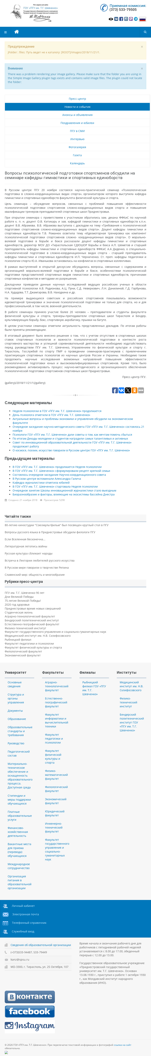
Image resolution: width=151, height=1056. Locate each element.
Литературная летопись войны (26, 546)
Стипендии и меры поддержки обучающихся (19, 799)
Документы (15, 710)
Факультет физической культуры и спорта (33, 647)
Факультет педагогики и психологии (29, 643)
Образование (17, 719)
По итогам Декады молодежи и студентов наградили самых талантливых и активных (70, 438)
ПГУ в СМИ (77, 131)
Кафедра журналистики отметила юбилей (41, 482)
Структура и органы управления (16, 698)
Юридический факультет (54, 813)
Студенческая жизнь (19, 612)
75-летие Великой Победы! (23, 600)
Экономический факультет (23, 655)
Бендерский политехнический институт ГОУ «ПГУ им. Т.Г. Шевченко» (132, 722)
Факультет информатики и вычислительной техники (56, 720)
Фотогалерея (77, 147)
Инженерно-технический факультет (54, 827)
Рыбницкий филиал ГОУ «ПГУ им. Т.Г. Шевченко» (94, 688)
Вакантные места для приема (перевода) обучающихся (19, 850)
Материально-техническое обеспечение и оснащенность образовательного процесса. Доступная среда (20, 775)
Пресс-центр (77, 99)
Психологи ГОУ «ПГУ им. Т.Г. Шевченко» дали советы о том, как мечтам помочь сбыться (72, 434)
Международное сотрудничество (19, 866)
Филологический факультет (23, 651)
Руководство (16, 743)
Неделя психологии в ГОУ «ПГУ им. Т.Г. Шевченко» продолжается (57, 411)
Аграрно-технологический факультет (30, 616)
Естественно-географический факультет (32, 624)
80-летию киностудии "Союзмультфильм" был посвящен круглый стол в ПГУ (57, 525)
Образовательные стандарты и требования (20, 731)
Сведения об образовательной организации (41, 945)
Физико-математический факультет (56, 775)
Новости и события (77, 107)
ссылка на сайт (122, 1045)
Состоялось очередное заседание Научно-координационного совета (59, 475)
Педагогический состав (19, 753)
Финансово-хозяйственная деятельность (18, 832)
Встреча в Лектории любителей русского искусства (40, 560)
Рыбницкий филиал (18, 639)
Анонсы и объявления (77, 115)
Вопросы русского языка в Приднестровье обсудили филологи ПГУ (50, 532)
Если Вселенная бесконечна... (25, 539)
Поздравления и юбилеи (77, 123)
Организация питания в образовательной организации (19, 882)
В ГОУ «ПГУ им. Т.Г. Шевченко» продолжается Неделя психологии (57, 467)
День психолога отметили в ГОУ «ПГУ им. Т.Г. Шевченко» (51, 415)
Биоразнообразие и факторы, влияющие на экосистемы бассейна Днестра (64, 494)
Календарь (77, 163)
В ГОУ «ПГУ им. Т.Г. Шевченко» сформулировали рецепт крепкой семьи (61, 471)
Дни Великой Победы (19, 597)
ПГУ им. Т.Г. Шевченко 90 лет (24, 593)
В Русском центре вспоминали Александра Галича (47, 478)
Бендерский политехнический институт (32, 620)
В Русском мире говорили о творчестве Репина (37, 567)
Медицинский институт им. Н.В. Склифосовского (38, 635)
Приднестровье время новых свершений (33, 608)
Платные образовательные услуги (20, 815)
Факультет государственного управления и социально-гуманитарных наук (55, 632)
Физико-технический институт (25, 628)
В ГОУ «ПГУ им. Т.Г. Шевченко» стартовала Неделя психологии (55, 486)
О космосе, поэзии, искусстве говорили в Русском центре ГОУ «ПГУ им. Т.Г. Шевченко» (71, 450)
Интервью (77, 139)
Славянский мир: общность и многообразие (35, 575)
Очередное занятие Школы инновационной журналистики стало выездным (64, 490)
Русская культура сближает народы (28, 553)
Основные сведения (15, 684)
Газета (77, 155)
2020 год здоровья (17, 604)
